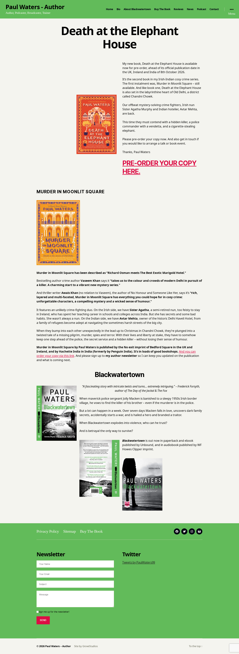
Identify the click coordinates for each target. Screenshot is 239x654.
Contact (214, 9)
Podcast (201, 9)
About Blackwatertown (137, 9)
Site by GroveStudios (86, 646)
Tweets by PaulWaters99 (138, 562)
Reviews (178, 9)
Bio (118, 9)
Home (109, 9)
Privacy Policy (48, 531)
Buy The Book (162, 9)
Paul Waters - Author (35, 7)
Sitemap (69, 531)
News (190, 9)
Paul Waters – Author (58, 646)
